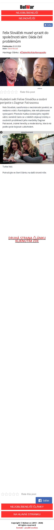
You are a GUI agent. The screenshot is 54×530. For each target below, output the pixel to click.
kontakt (19, 528)
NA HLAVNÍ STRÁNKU (27, 514)
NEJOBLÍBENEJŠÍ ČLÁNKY (27, 506)
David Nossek (13, 49)
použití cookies (31, 528)
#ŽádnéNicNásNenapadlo (33, 52)
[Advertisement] (27, 204)
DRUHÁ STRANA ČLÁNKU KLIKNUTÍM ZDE (27, 239)
